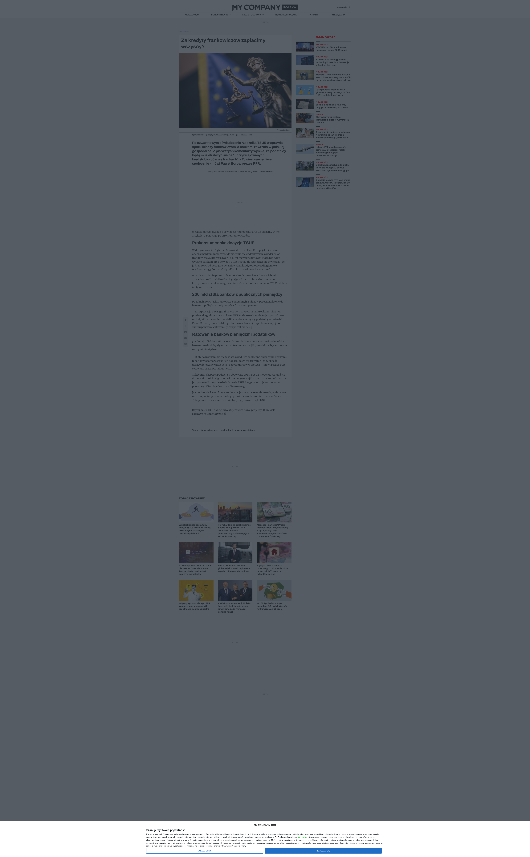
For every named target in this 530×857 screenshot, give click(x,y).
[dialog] (265, 839)
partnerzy (302, 837)
